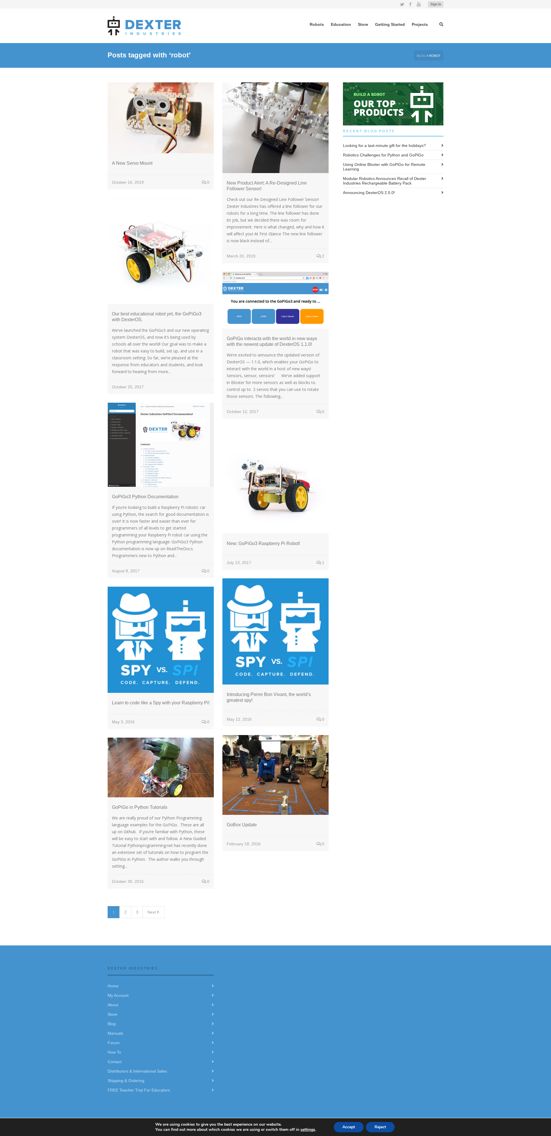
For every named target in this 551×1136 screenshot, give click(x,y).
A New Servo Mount (132, 163)
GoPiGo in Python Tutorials (139, 807)
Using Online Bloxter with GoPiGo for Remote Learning (384, 166)
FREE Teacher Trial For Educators (139, 1090)
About (113, 1005)
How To (114, 1052)
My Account (118, 995)
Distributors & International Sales (137, 1071)
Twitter (402, 4)
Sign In (435, 4)
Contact (115, 1061)
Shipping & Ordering (126, 1080)
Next (152, 912)
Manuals (115, 1033)
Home (113, 986)
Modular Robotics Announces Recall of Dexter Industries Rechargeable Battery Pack (384, 180)
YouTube (418, 4)
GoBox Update (242, 824)
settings (307, 1129)
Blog (421, 55)
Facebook (410, 4)
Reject (380, 1127)
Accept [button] (348, 1127)
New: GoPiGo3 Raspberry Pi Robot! (263, 543)
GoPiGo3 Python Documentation (145, 496)
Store (112, 1014)
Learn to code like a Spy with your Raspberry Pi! (160, 702)
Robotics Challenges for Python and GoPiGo (383, 155)
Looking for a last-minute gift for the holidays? (384, 145)
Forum (114, 1042)
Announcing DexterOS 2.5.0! (369, 192)
